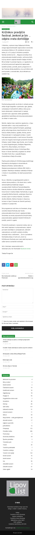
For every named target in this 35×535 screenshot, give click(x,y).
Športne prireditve (8, 439)
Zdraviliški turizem (8, 464)
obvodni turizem (7, 420)
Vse (4, 461)
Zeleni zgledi (6, 469)
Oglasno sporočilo (8, 423)
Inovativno (6, 401)
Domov (4, 26)
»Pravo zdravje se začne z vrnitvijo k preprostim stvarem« (16, 340)
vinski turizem (7, 458)
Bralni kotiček (7, 385)
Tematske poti (7, 442)
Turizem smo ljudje (8, 453)
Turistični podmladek (9, 447)
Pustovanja (6, 434)
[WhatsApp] (16, 265)
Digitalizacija (6, 393)
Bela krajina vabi (7, 360)
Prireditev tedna (11, 26)
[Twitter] (8, 265)
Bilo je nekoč (6, 382)
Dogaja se (6, 396)
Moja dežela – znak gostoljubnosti (13, 417)
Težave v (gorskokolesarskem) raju (25, 277)
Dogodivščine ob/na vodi (10, 398)
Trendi (5, 445)
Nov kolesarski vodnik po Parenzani (9, 277)
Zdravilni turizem (7, 466)
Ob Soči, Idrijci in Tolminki (10, 366)
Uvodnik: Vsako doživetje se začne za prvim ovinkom (17, 347)
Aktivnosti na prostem (9, 379)
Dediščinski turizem (8, 390)
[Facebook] (3, 265)
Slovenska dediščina (8, 436)
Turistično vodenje (8, 450)
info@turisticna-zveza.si (23, 528)
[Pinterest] (12, 265)
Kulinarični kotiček (8, 409)
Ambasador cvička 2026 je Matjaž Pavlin (14, 354)
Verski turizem (7, 456)
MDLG (5, 415)
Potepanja (6, 428)
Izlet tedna (6, 406)
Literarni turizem (7, 412)
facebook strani (26, 249)
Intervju (5, 404)
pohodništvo (6, 426)
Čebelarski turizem (8, 387)
